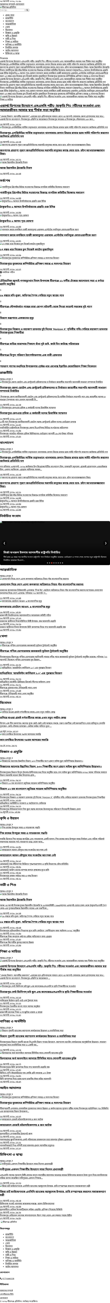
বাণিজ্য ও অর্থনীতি (13, 44)
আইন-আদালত (12, 50)
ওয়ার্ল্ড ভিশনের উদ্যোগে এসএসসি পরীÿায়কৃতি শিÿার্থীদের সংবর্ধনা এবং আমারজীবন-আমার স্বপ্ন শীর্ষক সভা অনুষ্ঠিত (51, 61)
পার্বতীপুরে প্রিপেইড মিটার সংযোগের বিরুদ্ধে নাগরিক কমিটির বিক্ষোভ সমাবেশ (39, 70)
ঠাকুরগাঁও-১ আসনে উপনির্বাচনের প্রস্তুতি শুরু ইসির (22, 503)
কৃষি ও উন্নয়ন (11, 35)
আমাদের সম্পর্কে (7, 4)
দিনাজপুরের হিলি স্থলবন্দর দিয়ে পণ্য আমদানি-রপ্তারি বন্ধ (25, 1069)
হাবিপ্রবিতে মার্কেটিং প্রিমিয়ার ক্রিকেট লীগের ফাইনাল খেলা (25, 683)
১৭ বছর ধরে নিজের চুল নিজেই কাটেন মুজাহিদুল (26, 76)
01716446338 (8, 1279)
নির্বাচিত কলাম (11, 47)
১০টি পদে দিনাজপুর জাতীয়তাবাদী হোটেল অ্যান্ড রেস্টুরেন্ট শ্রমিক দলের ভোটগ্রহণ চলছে (38, 423)
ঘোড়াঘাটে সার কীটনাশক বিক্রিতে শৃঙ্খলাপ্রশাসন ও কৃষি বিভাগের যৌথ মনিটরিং (34, 866)
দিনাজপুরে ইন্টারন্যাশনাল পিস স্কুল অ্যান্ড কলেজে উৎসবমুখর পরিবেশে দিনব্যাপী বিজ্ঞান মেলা (40, 811)
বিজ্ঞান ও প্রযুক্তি (12, 33)
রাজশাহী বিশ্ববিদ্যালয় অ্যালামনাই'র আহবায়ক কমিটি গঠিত (25, 617)
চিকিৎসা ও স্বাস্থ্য (12, 53)
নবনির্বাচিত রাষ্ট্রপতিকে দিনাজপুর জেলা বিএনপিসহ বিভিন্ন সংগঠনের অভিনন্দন (34, 429)
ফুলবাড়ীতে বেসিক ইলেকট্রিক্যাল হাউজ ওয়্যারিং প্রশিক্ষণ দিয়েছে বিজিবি (31, 1211)
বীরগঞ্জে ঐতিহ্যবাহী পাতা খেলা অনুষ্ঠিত (17, 695)
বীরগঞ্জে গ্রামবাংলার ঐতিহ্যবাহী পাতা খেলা (18, 689)
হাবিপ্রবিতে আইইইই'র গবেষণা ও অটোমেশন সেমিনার (23, 805)
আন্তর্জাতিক (10, 24)
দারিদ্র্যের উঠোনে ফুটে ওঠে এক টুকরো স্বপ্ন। (19, 1002)
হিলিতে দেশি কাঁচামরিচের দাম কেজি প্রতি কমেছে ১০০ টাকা (25, 1075)
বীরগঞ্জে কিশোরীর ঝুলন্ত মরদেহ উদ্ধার (17, 944)
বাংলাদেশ (9, 21)
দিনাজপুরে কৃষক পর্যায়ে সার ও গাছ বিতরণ (18, 877)
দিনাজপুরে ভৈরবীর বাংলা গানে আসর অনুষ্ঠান (20, 1008)
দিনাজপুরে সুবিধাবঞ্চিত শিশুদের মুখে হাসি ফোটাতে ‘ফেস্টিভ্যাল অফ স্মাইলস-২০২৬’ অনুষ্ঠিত (40, 932)
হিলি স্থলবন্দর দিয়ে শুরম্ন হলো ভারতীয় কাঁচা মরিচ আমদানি (25, 1080)
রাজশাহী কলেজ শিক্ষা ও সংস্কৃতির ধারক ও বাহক (21, 1014)
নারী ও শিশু (10, 38)
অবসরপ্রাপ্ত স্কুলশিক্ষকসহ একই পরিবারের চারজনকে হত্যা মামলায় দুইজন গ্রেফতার (36, 1141)
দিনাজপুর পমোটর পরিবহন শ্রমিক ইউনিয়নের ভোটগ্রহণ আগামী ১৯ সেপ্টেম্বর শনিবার (36, 435)
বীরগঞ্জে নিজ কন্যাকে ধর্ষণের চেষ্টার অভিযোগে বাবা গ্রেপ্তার (26, 938)
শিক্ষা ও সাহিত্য (11, 41)
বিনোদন (9, 30)
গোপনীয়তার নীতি (7, 1294)
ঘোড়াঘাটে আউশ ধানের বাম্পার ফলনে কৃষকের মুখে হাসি (24, 871)
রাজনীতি (9, 18)
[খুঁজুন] (27, 10)
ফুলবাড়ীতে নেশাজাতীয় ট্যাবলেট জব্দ (16, 1135)
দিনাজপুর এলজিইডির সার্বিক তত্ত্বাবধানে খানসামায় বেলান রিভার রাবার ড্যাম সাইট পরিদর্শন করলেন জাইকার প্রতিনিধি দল (53, 64)
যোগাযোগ (19, 4)
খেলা (7, 27)
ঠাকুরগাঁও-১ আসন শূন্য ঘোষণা (22, 73)
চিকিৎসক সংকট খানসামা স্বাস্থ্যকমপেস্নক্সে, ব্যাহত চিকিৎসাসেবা (27, 1205)
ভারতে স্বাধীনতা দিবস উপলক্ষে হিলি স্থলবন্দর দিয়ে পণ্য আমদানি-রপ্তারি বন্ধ (33, 629)
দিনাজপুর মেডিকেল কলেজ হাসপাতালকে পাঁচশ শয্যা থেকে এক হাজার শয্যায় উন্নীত (36, 1217)
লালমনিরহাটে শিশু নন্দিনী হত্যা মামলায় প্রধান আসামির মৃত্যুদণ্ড (27, 1147)
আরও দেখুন (6, 379)
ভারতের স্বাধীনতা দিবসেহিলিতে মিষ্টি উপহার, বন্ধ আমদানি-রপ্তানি (28, 623)
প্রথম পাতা (9, 15)
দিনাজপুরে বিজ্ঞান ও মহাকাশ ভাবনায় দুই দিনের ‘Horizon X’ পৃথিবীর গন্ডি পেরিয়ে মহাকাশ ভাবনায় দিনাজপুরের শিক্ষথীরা (52, 799)
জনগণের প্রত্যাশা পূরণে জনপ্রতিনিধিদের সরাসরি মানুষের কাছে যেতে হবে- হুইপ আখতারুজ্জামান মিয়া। (44, 67)
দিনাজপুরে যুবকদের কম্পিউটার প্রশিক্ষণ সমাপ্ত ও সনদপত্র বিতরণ (76, 76)
